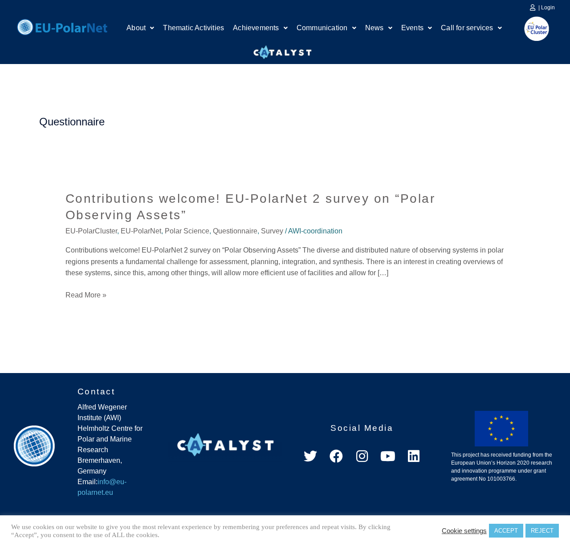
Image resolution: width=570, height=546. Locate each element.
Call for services (467, 28)
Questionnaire (235, 231)
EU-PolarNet (141, 231)
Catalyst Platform (283, 50)
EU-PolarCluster (91, 231)
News (374, 28)
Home (62, 25)
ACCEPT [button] (506, 530)
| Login (546, 7)
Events (412, 28)
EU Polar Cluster (530, 28)
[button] (140, 28)
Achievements (256, 28)
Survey (272, 231)
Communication (322, 28)
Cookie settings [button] (464, 530)
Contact (96, 391)
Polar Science (187, 231)
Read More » (85, 295)
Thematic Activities (193, 28)
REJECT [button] (542, 530)
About (136, 28)
